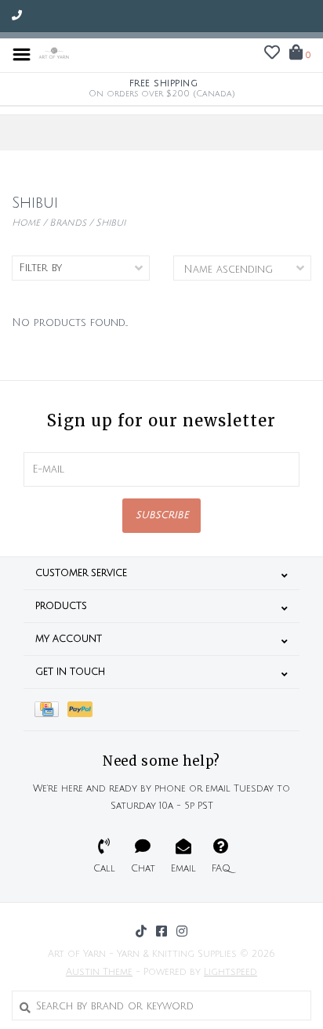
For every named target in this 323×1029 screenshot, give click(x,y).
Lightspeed (230, 972)
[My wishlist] (272, 54)
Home (26, 223)
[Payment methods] (50, 710)
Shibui (110, 223)
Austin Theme (99, 972)
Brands (67, 223)
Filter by (40, 268)
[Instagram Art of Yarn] (182, 931)
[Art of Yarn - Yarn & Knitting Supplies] (54, 54)
